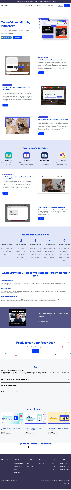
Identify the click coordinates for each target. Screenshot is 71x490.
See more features (17, 472)
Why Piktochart (28, 5)
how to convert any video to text (42, 300)
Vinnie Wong (3, 432)
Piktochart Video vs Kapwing (65, 467)
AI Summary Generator (18, 466)
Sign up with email (17, 37)
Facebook (54, 461)
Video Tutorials (41, 463)
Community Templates (31, 467)
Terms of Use (61, 480)
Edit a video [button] (35, 351)
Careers (28, 463)
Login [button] (60, 5)
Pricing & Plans (50, 5)
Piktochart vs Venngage (64, 464)
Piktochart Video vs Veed (64, 466)
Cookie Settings (48, 480)
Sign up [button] (67, 5)
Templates (35, 5)
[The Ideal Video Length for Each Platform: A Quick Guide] (35, 418)
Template (15, 473)
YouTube (53, 466)
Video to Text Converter (9, 296)
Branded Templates (17, 470)
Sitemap (42, 480)
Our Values (29, 461)
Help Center (41, 461)
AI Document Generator (18, 463)
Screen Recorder (7, 280)
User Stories (29, 464)
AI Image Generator (17, 464)
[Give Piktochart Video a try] (53, 30)
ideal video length (11, 292)
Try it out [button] (41, 72)
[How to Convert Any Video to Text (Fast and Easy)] (59, 418)
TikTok (53, 464)
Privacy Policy (66, 480)
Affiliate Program (30, 466)
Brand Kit (15, 469)
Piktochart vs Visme (63, 463)
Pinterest (53, 467)
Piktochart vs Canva (63, 461)
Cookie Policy (54, 480)
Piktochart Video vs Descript (65, 469)
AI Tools (15, 467)
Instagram (54, 463)
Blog (40, 5)
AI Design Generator (17, 461)
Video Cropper (6, 288)
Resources (44, 5)
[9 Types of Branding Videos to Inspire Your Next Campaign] (12, 418)
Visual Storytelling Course (43, 464)
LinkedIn (53, 469)
